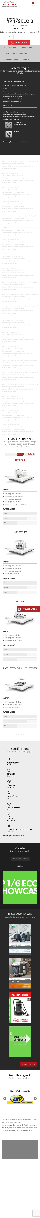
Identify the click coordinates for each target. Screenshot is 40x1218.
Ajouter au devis (20, 43)
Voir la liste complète (27, 1064)
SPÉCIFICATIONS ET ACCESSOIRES (15, 53)
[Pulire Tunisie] (20, 4)
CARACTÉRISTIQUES (10, 48)
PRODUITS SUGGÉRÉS (11, 59)
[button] (4, 1098)
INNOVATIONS (22, 142)
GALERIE (26, 59)
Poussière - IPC (13, 19)
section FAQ (21, 836)
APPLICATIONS (27, 48)
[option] (18, 40)
